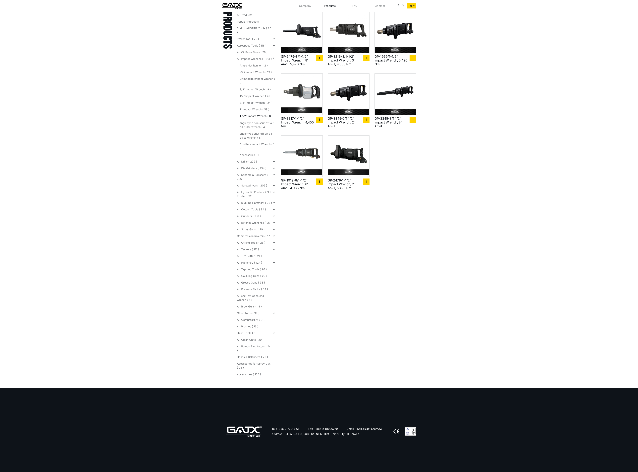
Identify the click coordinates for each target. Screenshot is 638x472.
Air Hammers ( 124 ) (249, 262)
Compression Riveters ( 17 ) (254, 236)
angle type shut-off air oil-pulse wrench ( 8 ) (256, 135)
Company (305, 5)
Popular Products (248, 21)
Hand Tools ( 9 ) (247, 333)
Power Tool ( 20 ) (248, 39)
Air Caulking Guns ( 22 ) (252, 276)
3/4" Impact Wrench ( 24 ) (256, 102)
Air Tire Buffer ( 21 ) (249, 256)
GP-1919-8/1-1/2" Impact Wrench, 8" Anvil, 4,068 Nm (295, 184)
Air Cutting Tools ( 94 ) (251, 209)
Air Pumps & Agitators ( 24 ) (254, 348)
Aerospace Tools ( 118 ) (251, 45)
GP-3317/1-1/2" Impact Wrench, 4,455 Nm (297, 122)
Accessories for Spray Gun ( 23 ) (253, 365)
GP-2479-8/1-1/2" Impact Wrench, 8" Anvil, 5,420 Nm (295, 60)
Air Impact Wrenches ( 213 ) (254, 58)
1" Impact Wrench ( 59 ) (254, 109)
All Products (244, 15)
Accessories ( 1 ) (250, 155)
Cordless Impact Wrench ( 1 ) (257, 146)
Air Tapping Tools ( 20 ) (252, 269)
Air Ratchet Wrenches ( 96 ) (254, 222)
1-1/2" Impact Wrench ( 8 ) (256, 116)
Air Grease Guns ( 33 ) (251, 282)
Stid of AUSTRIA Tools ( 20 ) (254, 30)
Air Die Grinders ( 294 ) (251, 168)
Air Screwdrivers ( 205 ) (252, 185)
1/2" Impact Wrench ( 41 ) (255, 96)
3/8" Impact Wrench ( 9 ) (255, 89)
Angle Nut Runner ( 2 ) (254, 65)
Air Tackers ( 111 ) (248, 249)
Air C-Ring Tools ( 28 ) (251, 242)
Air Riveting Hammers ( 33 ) (254, 202)
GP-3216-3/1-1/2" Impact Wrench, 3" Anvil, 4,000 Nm (341, 60)
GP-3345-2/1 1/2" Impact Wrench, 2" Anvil (341, 122)
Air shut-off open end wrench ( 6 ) (250, 297)
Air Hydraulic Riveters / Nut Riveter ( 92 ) (254, 194)
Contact (380, 5)
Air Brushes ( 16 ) (247, 326)
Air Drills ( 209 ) (247, 161)
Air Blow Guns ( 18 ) (249, 306)
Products (330, 5)
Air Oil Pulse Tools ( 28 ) (252, 52)
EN (411, 5)
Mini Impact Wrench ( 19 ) (256, 72)
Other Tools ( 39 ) (248, 313)
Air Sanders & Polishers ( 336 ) (252, 176)
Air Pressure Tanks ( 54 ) (252, 289)
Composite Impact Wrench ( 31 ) (257, 80)
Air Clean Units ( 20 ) (250, 339)
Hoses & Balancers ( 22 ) (252, 357)
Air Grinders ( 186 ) (249, 216)
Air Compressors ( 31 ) (251, 319)
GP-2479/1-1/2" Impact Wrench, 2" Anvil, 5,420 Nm (341, 184)
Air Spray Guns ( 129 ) (251, 229)
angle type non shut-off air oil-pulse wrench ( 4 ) (256, 125)
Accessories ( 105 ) (249, 374)
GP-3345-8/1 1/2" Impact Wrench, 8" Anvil (388, 122)
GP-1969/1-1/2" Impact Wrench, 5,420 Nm (390, 60)
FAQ (354, 5)
